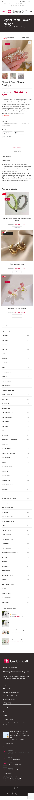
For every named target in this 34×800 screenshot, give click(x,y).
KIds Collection (7, 449)
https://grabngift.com (14, 770)
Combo (4, 367)
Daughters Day (6, 385)
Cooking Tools (6, 372)
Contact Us (11, 788)
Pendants (5, 512)
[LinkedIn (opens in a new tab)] (18, 6)
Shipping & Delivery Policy (11, 692)
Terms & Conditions (9, 699)
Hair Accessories (7, 417)
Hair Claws (5, 421)
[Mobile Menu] (31, 11)
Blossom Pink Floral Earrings (17, 308)
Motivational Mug (7, 485)
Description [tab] (17, 147)
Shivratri (4, 557)
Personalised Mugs (8, 521)
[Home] (2, 27)
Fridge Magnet (6, 408)
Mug (3, 494)
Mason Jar (5, 471)
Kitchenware (6, 458)
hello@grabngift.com (14, 764)
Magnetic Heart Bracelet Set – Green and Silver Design (17, 219)
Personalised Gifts (8, 516)
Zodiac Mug (5, 602)
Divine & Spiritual (7, 394)
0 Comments (14, 727)
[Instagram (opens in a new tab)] (16, 6)
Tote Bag (4, 580)
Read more (17, 272)
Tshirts (4, 589)
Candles (4, 354)
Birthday (4, 345)
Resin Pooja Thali (7, 539)
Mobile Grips (6, 476)
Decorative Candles (8, 390)
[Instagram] (10, 778)
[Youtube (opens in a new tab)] (20, 6)
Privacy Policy (7, 689)
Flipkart (5, 715)
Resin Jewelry (6, 534)
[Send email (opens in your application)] (23, 6)
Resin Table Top (6, 548)
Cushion (4, 376)
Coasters (5, 363)
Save (5, 38)
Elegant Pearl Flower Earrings (17, 27)
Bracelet (5, 349)
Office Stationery (7, 507)
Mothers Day (6, 480)
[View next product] (31, 37)
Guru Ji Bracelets (7, 412)
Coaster (4, 358)
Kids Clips (4, 444)
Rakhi (3, 525)
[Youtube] (20, 778)
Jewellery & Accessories (19, 123)
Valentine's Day (6, 598)
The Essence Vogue (8, 575)
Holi (3, 430)
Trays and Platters (8, 584)
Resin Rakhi (5, 543)
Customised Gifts (7, 381)
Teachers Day (6, 571)
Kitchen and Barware (8, 453)
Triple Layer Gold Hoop (17, 264)
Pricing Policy (7, 703)
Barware (5, 336)
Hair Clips (5, 426)
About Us (4, 788)
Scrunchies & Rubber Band (10, 552)
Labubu (4, 462)
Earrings (10, 123)
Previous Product (9, 37)
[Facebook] (5, 778)
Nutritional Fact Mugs (9, 498)
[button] (29, 42)
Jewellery (5, 435)
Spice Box (4, 562)
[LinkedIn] (15, 778)
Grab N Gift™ (26, 793)
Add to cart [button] (17, 227)
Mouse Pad (5, 489)
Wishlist (17, 788)
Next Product (25, 37)
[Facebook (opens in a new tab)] (11, 6)
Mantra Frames (7, 467)
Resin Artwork (6, 530)
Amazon (5, 712)
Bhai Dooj (5, 340)
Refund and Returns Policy (11, 696)
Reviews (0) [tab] (17, 151)
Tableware (5, 566)
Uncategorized (6, 593)
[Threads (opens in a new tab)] (14, 6)
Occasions (5, 503)
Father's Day (5, 403)
